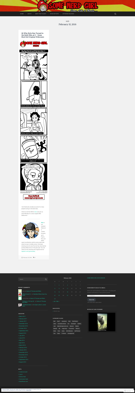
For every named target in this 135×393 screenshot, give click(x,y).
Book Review (75, 321)
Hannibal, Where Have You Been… (34, 294)
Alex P (58, 321)
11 (67, 288)
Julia (54, 326)
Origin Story (64, 328)
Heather (79, 323)
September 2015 (23, 359)
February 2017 (23, 318)
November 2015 (23, 354)
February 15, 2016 (27, 257)
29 (54, 298)
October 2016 (23, 328)
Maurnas (72, 326)
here (36, 211)
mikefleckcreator (26, 304)
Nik (59, 328)
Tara (54, 333)
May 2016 (22, 340)
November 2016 (23, 326)
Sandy (63, 330)
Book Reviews (54, 13)
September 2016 (23, 330)
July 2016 (22, 335)
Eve (68, 323)
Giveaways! (73, 323)
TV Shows (64, 333)
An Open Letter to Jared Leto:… (34, 305)
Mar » (57, 301)
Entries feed (22, 376)
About (29, 13)
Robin (55, 330)
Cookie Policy (28, 390)
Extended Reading (68, 13)
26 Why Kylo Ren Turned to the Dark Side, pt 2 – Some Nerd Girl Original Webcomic (32, 35)
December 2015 (23, 352)
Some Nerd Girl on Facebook (96, 278)
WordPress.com (23, 381)
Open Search (115, 13)
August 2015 (22, 362)
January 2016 (23, 350)
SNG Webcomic (69, 330)
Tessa (58, 333)
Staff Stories (77, 330)
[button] (98, 327)
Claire (55, 323)
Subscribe (91, 299)
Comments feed (23, 379)
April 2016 (22, 342)
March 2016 (22, 345)
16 (59, 292)
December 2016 (23, 323)
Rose (59, 330)
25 (67, 295)
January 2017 (23, 321)
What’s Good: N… (26, 294)
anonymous (64, 321)
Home (22, 13)
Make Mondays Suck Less (62, 326)
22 (54, 295)
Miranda (55, 328)
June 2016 (22, 338)
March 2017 (22, 316)
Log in (20, 374)
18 (67, 292)
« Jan (54, 301)
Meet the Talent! (40, 13)
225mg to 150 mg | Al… (28, 301)
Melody (76, 326)
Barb (69, 321)
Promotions (71, 328)
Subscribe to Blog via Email (96, 287)
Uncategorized (71, 333)
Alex (42, 222)
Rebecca (77, 328)
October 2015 (23, 357)
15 (54, 292)
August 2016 (22, 333)
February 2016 (23, 347)
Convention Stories (62, 323)
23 (59, 295)
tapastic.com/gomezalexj (28, 251)
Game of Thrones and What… (34, 291)
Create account (23, 372)
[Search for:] (33, 279)
